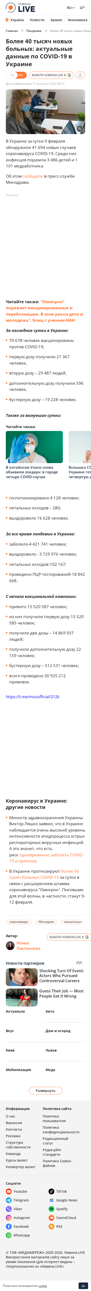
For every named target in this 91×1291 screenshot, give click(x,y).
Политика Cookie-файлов (57, 1163)
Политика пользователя (54, 1118)
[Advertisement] (45, 244)
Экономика (77, 20)
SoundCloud (66, 1217)
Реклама (13, 1136)
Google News (66, 1200)
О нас (10, 1116)
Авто (50, 1011)
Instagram (22, 1217)
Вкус (10, 1030)
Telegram (21, 1200)
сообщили (33, 176)
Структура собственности (18, 1144)
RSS (59, 1226)
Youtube (20, 1191)
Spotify (61, 1209)
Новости (37, 20)
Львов (51, 1050)
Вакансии (14, 1122)
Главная (12, 31)
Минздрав (46, 922)
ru (69, 7)
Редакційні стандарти (52, 1152)
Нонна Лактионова (28, 945)
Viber (18, 1209)
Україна (17, 20)
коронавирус (19, 922)
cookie (42, 1286)
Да (83, 1286)
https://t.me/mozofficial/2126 (32, 696)
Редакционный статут (55, 1140)
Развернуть (45, 1090)
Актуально (15, 1011)
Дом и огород (58, 1030)
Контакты (14, 1129)
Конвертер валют (20, 1166)
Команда (13, 1153)
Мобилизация (18, 1069)
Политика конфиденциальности (61, 1129)
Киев (10, 1050)
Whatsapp (22, 1235)
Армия (56, 20)
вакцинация (73, 922)
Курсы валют (17, 1160)
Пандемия (33, 31)
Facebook (21, 1226)
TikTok (61, 1191)
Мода (50, 1069)
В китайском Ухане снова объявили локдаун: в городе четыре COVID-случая (32, 472)
